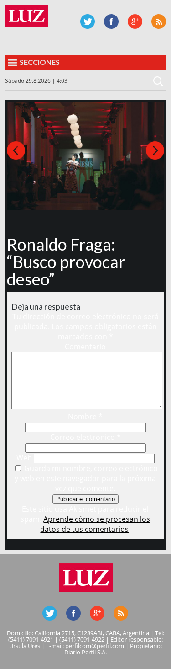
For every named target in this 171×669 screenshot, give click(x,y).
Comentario (85, 347)
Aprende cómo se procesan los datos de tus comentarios (95, 524)
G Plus (135, 21)
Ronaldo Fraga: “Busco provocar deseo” (66, 261)
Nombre (85, 417)
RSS (158, 21)
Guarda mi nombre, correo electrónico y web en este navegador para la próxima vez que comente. (86, 478)
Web (24, 458)
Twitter (87, 21)
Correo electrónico (85, 437)
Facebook (111, 21)
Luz (26, 16)
